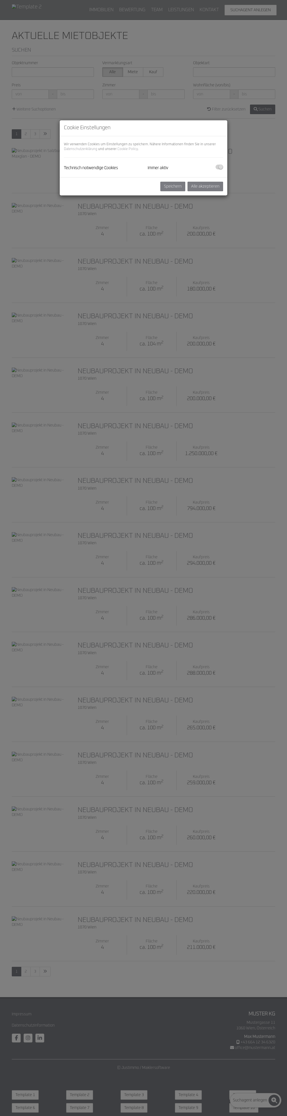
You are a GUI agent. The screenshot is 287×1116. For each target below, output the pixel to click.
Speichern (173, 186)
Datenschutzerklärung (80, 149)
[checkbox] (219, 167)
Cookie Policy (127, 149)
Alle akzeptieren (205, 186)
